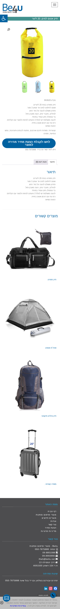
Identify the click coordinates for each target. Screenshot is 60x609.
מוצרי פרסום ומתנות (46, 515)
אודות (53, 521)
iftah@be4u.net (47, 559)
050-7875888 (30, 150)
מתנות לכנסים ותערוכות (19, 130)
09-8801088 (49, 552)
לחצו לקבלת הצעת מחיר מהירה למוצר (29, 143)
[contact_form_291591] (6, 598)
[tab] (52, 162)
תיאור (52, 162)
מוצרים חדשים (49, 518)
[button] (4, 18)
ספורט (46, 133)
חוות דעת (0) (41, 162)
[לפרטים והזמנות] (53, 595)
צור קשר (52, 524)
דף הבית (52, 511)
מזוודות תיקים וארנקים (39, 130)
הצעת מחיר (50, 528)
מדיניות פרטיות (48, 531)
